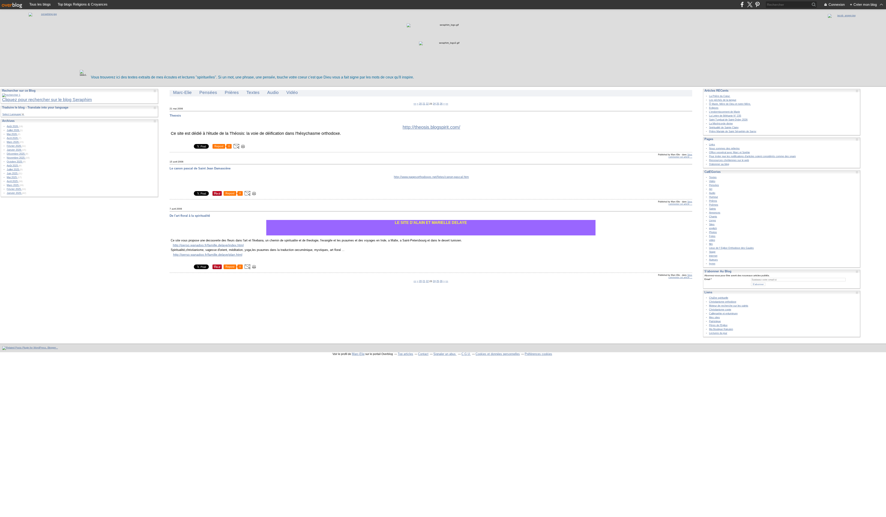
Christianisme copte (720, 309)
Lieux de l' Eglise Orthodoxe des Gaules (731, 247)
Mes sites (714, 317)
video (712, 240)
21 (423, 103)
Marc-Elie (182, 92)
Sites (689, 154)
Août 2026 (13, 126)
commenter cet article (679, 157)
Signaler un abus (445, 354)
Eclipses (713, 107)
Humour (713, 196)
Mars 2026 (13, 142)
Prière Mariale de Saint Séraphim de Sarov (732, 131)
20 (420, 103)
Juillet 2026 (13, 130)
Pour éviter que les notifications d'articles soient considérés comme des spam (752, 156)
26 (441, 103)
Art (710, 189)
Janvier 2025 (14, 193)
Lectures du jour (718, 333)
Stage (712, 251)
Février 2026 (14, 145)
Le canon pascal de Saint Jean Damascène (200, 168)
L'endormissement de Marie (724, 111)
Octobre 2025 (15, 161)
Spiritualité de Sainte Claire (724, 127)
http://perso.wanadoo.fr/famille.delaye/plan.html (207, 254)
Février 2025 (14, 189)
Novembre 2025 (16, 157)
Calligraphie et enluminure (723, 313)
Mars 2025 (13, 185)
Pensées (208, 92)
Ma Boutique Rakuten (721, 329)
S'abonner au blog (719, 164)
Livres (712, 220)
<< (414, 103)
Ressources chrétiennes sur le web (729, 160)
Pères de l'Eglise (718, 325)
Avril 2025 (12, 181)
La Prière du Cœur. (719, 96)
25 (437, 103)
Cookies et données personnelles (498, 354)
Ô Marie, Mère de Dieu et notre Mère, (730, 103)
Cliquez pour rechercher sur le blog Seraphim (47, 99)
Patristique (715, 321)
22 (427, 103)
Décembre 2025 (16, 153)
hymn (712, 263)
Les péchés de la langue (722, 100)
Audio (273, 92)
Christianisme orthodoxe (722, 301)
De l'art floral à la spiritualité (190, 215)
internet (713, 255)
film (711, 244)
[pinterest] (757, 4)
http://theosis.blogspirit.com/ (431, 127)
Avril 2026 (12, 138)
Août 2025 (13, 165)
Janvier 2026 (14, 149)
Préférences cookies (538, 354)
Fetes (712, 236)
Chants (713, 216)
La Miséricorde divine (721, 123)
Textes (253, 92)
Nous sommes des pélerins (724, 148)
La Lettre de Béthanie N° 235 (725, 115)
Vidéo (292, 92)
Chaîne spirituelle (718, 297)
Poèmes (713, 204)
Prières (232, 92)
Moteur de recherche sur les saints (728, 305)
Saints (712, 208)
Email (707, 279)
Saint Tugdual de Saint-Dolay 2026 (728, 119)
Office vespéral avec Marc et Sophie (729, 152)
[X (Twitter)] (750, 4)
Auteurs (713, 259)
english (713, 228)
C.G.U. (466, 354)
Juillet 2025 (13, 169)
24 (434, 103)
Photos (713, 232)
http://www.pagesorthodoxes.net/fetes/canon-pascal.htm (431, 177)
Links (712, 144)
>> (446, 103)
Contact (423, 354)
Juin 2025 (12, 173)
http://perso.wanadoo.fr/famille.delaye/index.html (208, 245)
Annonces (714, 212)
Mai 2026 (12, 134)
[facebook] (742, 4)
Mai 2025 (12, 177)
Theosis (175, 115)
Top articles (405, 354)
